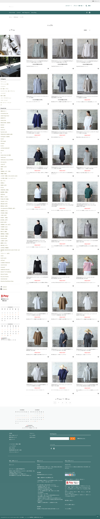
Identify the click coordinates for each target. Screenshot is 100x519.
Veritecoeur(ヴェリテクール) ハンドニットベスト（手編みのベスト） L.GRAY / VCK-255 (87, 168)
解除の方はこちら (81, 438)
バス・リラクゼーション (6, 98)
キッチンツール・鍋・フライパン (8, 91)
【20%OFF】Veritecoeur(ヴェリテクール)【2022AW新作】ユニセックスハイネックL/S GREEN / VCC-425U (86, 205)
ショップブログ (12, 446)
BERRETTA (3, 118)
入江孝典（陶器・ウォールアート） (8, 178)
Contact (19, 12)
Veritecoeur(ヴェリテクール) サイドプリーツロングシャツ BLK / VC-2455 (62, 168)
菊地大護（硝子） (4, 203)
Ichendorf (3, 267)
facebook (4, 286)
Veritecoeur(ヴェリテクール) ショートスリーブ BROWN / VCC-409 (36, 350)
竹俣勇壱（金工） (4, 226)
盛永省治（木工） (4, 245)
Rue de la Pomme (4, 276)
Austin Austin (3, 258)
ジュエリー (3, 86)
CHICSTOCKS (4, 265)
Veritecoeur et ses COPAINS (7, 159)
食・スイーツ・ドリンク (6, 102)
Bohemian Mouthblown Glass (7, 281)
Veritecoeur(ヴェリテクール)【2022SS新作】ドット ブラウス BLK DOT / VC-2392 (87, 350)
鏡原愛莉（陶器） (4, 192)
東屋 (2, 169)
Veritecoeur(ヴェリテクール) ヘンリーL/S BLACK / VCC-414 (37, 278)
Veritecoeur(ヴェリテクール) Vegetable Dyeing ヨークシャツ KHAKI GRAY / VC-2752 (62, 61)
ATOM (13, 448)
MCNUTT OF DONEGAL (6, 271)
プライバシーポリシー (14, 452)
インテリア (3, 93)
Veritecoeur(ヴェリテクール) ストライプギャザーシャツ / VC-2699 (37, 97)
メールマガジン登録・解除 (15, 444)
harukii (2, 138)
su (1, 152)
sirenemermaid (4, 278)
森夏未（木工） (4, 243)
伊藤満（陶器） (4, 173)
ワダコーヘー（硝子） (5, 253)
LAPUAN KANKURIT (5, 148)
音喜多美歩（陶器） (5, 189)
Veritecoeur (16, 17)
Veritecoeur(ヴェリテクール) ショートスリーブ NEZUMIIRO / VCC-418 (61, 97)
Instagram (4, 289)
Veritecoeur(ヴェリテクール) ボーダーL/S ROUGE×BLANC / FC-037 (85, 278)
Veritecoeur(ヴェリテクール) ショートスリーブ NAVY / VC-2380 (61, 385)
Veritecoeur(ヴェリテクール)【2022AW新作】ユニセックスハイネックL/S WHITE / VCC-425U (37, 204)
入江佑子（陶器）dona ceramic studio (9, 175)
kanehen (2, 143)
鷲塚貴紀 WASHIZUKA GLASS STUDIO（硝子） (10, 250)
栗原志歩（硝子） (4, 206)
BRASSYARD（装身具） (6, 122)
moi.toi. (2, 150)
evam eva (3, 129)
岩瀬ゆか (2, 182)
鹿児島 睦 (3, 194)
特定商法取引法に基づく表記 (15, 450)
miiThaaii (3, 260)
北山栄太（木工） (4, 201)
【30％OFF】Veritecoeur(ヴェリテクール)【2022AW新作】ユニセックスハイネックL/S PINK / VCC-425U (62, 205)
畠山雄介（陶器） (4, 236)
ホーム (10, 17)
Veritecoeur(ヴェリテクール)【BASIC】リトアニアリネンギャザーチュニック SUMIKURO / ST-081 (37, 168)
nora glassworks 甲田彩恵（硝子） (8, 208)
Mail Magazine (26, 12)
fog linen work (4, 132)
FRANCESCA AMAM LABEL (7, 134)
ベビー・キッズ (4, 100)
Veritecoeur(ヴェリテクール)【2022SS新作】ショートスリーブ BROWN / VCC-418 (62, 314)
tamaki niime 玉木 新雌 (6, 155)
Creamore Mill (4, 238)
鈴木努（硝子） (4, 222)
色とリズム (3, 180)
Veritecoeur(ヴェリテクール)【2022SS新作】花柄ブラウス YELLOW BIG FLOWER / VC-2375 (87, 385)
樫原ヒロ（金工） (4, 196)
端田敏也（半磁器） (5, 233)
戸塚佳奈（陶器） (4, 229)
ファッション (3, 81)
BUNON (2, 125)
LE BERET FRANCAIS (5, 262)
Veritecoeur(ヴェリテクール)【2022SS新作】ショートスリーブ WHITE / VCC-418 (37, 314)
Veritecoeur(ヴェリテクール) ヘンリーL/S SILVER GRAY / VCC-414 (87, 241)
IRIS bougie (3, 141)
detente (2, 127)
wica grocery (3, 162)
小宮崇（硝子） (4, 215)
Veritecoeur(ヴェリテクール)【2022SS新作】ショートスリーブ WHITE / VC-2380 (37, 385)
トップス (21, 17)
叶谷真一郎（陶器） (5, 199)
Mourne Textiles (4, 274)
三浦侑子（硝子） (4, 240)
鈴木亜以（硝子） (4, 219)
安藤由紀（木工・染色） (6, 171)
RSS (10, 448)
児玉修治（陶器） (4, 213)
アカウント (96, 1)
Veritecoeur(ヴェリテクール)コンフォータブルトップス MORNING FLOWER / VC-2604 (62, 132)
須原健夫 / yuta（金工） (6, 224)
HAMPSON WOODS (5, 269)
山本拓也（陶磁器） (5, 247)
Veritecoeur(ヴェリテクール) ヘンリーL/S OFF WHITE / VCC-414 (61, 241)
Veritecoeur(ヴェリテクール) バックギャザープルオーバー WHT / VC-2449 (87, 132)
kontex (2, 145)
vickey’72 (3, 164)
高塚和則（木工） (4, 210)
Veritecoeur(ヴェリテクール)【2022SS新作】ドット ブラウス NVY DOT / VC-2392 (62, 350)
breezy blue (3, 120)
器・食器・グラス (4, 88)
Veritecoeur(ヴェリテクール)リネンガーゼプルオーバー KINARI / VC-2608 (87, 97)
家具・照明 (3, 95)
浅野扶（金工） (4, 166)
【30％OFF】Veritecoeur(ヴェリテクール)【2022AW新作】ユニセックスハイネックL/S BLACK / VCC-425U (36, 241)
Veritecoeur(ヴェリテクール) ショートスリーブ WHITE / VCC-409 (86, 314)
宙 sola (2, 187)
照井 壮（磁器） (4, 231)
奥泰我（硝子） (4, 185)
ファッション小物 (4, 84)
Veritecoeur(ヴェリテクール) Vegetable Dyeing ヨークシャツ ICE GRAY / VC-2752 (87, 61)
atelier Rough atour (5, 115)
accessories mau (4, 113)
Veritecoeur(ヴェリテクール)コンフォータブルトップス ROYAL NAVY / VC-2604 (37, 132)
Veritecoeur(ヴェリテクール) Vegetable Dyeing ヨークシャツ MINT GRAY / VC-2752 (37, 61)
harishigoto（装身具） (5, 136)
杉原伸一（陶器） (4, 217)
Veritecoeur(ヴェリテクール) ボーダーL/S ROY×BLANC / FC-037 (60, 278)
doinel (2, 255)
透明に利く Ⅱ (3, 111)
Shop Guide (12, 12)
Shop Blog (33, 12)
